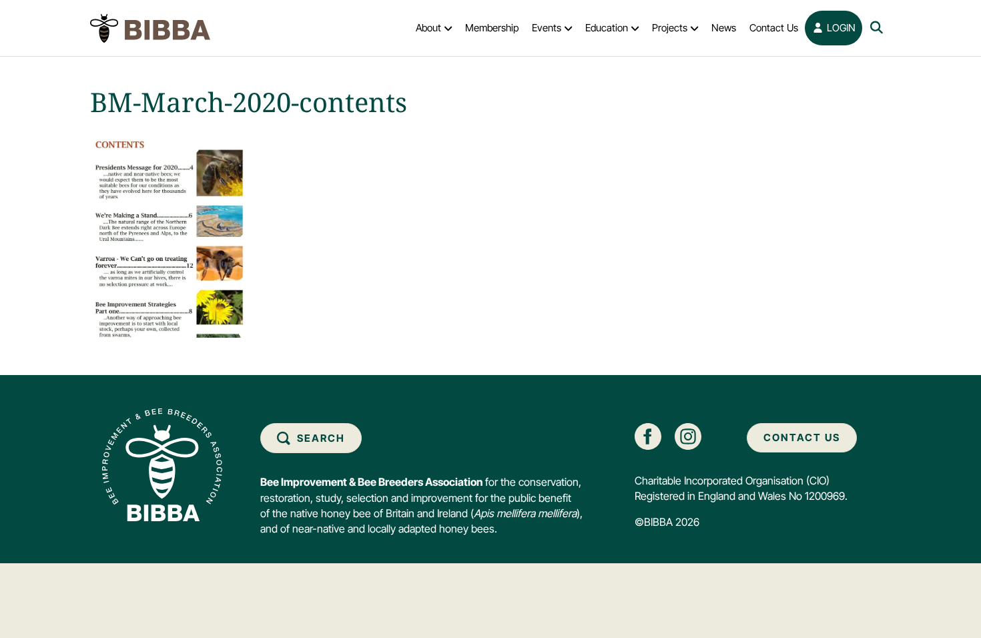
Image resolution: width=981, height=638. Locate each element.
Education (606, 27)
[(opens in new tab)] (648, 435)
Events (546, 27)
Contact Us (773, 27)
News (723, 27)
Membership (492, 27)
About (428, 27)
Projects (669, 27)
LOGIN (840, 27)
